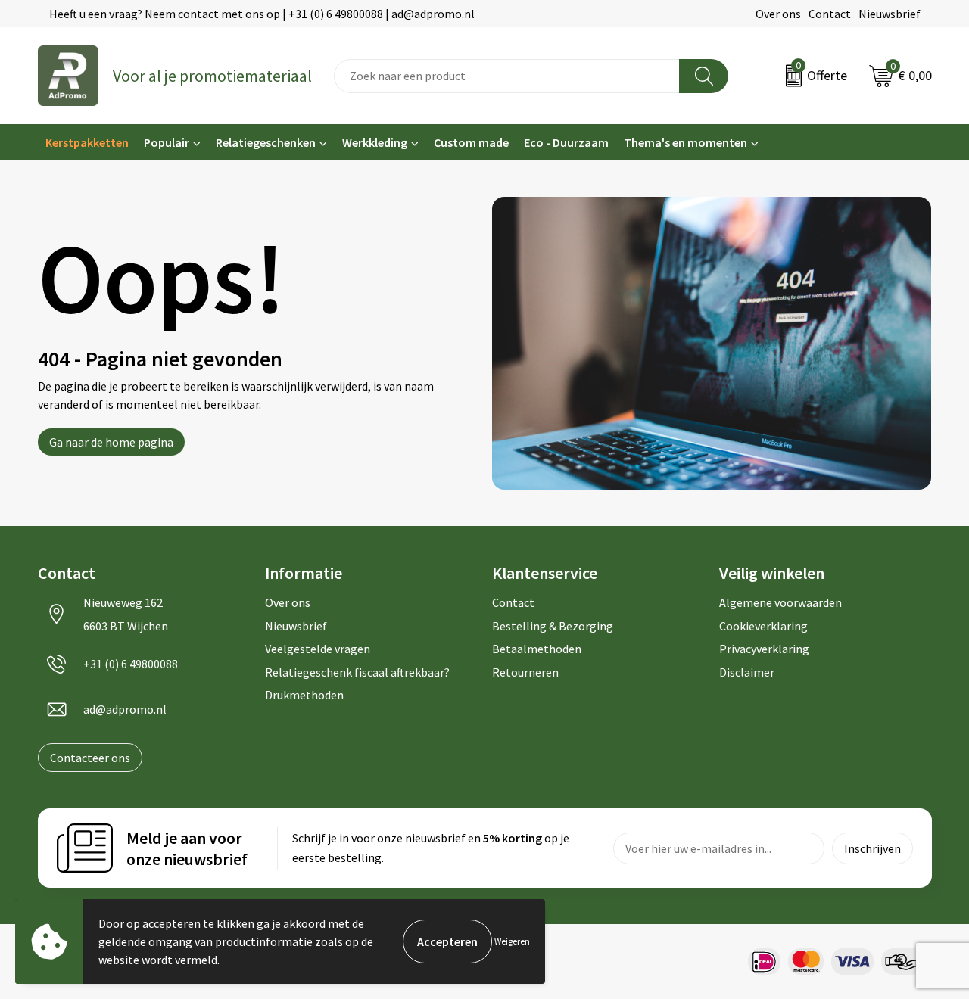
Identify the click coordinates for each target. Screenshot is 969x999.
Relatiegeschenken (266, 142)
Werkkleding (374, 142)
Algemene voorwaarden (780, 602)
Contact (830, 13)
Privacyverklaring (764, 648)
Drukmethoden (304, 694)
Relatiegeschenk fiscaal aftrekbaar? (357, 672)
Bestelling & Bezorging (552, 625)
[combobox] (507, 76)
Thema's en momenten (685, 142)
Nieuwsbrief (889, 13)
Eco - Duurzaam (566, 142)
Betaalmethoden (536, 648)
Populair (166, 142)
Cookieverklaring (763, 625)
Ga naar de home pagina (111, 442)
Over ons (778, 13)
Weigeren (512, 941)
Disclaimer (746, 672)
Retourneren (525, 672)
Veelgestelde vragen (317, 648)
